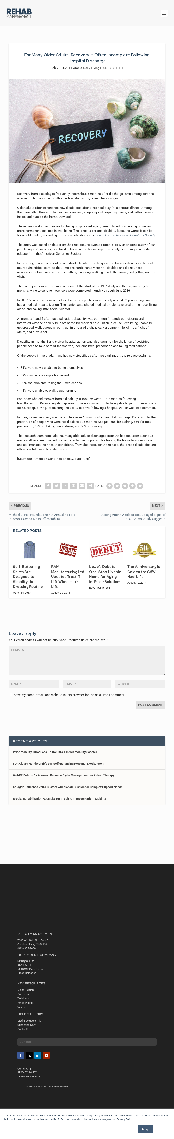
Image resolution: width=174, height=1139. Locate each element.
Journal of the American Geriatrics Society (125, 235)
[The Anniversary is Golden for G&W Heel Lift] (144, 550)
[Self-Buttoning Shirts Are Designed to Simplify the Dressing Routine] (30, 550)
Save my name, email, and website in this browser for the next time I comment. (69, 695)
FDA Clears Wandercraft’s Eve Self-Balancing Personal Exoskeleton (58, 763)
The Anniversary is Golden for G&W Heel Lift (143, 571)
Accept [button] (146, 1129)
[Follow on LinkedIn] (37, 1055)
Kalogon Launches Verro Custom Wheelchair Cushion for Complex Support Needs (67, 787)
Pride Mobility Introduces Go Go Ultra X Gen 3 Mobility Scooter (55, 752)
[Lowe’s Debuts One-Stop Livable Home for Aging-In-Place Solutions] (106, 550)
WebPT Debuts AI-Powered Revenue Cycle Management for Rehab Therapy (63, 775)
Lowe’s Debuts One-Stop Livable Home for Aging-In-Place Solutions (105, 574)
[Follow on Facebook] (20, 1055)
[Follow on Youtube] (46, 1055)
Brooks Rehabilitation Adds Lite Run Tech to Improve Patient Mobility (59, 798)
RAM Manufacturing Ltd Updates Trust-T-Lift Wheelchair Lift (67, 576)
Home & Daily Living (85, 68)
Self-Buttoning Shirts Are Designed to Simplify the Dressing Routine (28, 576)
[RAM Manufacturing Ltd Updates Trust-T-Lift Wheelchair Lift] (68, 550)
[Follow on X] (29, 1055)
